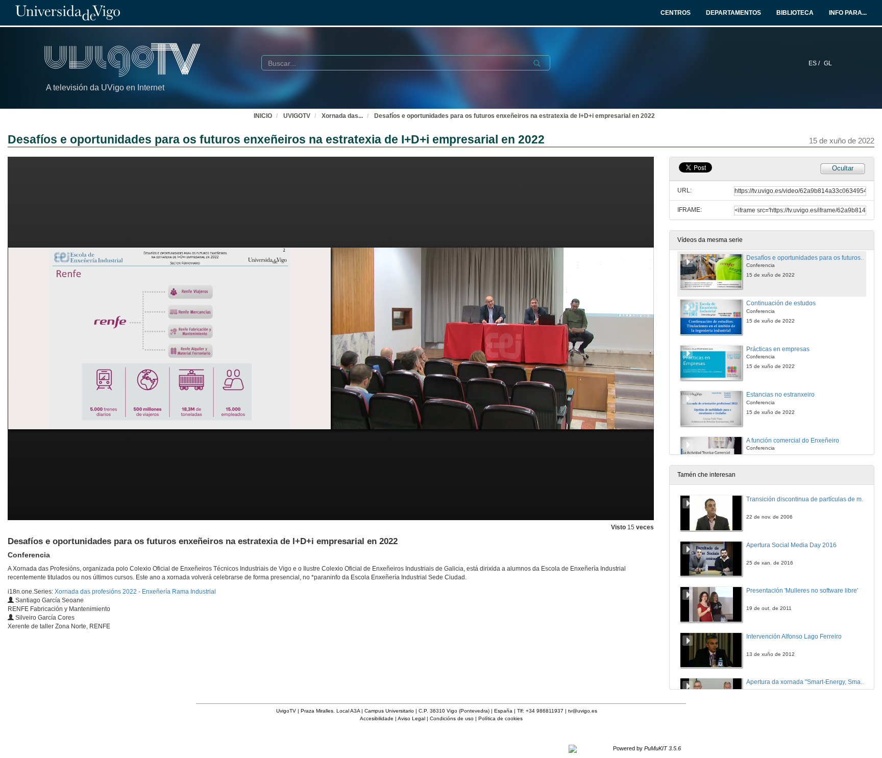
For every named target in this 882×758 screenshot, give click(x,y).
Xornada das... (342, 115)
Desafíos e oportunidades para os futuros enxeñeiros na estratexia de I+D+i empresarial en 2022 (514, 115)
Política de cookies (500, 718)
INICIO (263, 115)
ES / (814, 63)
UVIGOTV (296, 115)
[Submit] (537, 63)
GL (828, 63)
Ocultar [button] (842, 168)
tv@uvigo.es (582, 711)
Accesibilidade (377, 718)
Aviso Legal (411, 718)
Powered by (647, 748)
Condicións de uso (452, 718)
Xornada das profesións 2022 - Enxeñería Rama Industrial (135, 591)
